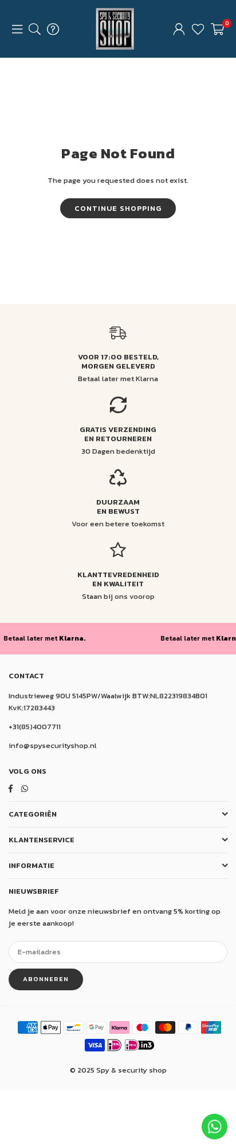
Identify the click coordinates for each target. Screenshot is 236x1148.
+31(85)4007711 (35, 726)
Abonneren (46, 978)
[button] (217, 29)
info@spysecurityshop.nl (53, 745)
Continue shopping (118, 208)
